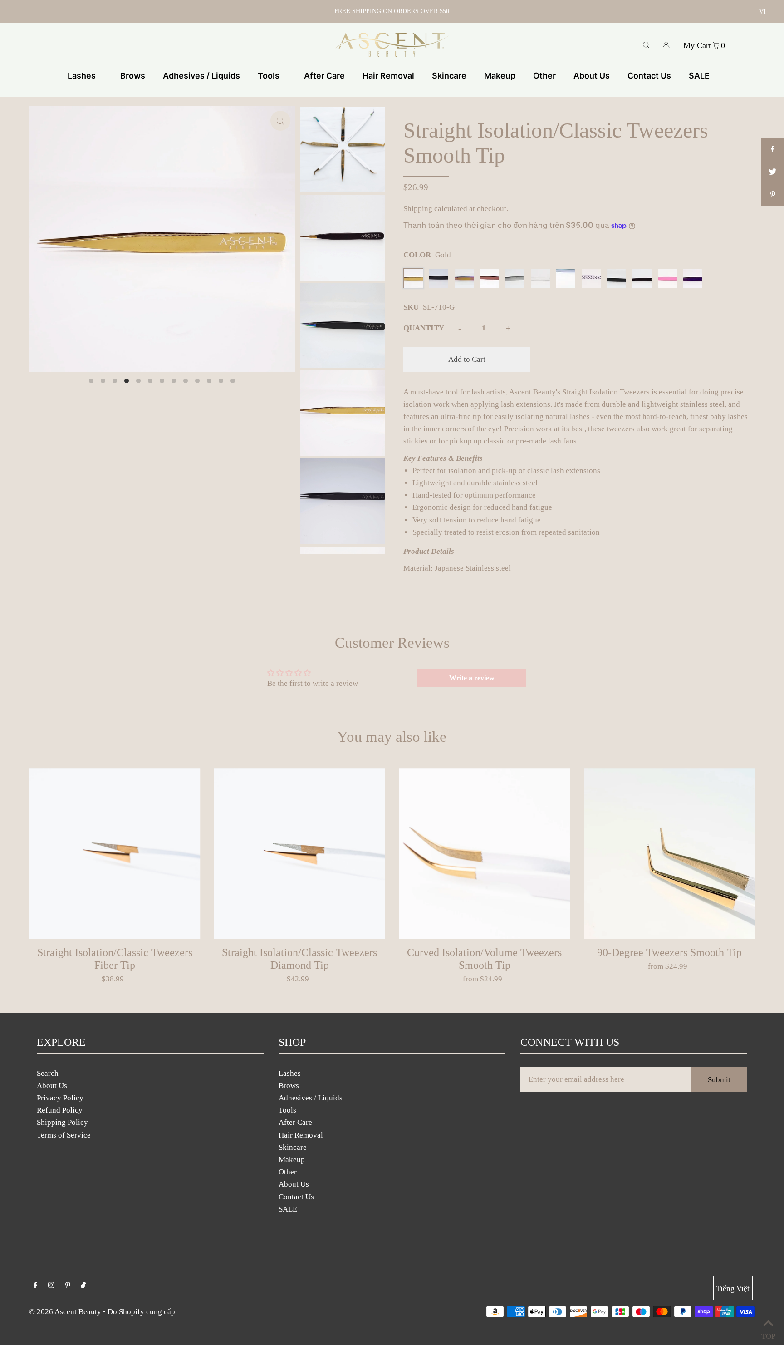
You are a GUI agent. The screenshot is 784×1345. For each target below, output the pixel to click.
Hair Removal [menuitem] (388, 75)
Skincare (293, 1147)
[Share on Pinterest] (772, 194)
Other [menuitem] (544, 75)
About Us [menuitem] (591, 75)
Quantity (423, 328)
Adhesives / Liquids (311, 1098)
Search (48, 1073)
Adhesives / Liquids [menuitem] (201, 75)
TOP (768, 1334)
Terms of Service (64, 1135)
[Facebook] (35, 1286)
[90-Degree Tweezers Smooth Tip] (669, 854)
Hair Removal (301, 1135)
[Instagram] (51, 1286)
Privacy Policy (60, 1098)
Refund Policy (60, 1110)
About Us (52, 1085)
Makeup (292, 1159)
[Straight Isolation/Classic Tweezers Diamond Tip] (300, 854)
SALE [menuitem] (699, 75)
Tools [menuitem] (268, 75)
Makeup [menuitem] (499, 75)
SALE (288, 1209)
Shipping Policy (62, 1122)
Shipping (417, 208)
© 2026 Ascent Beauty (65, 1311)
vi (762, 11)
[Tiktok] (83, 1286)
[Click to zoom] (280, 121)
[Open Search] (646, 44)
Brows (289, 1085)
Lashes (290, 1073)
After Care (295, 1122)
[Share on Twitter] (772, 172)
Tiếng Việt (733, 1288)
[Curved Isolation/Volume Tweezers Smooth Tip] (484, 854)
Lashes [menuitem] (82, 75)
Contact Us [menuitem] (649, 75)
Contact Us (296, 1196)
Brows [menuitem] (132, 75)
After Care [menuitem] (324, 75)
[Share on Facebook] (772, 149)
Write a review (472, 678)
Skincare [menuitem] (449, 75)
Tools (287, 1110)
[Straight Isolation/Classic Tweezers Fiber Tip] (115, 854)
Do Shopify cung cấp (141, 1311)
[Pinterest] (67, 1286)
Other (288, 1172)
